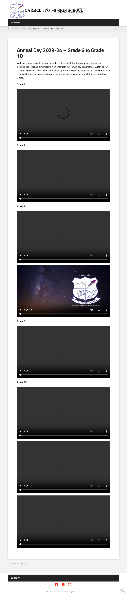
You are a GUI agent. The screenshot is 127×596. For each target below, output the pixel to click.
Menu (17, 22)
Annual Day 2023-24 (21, 563)
